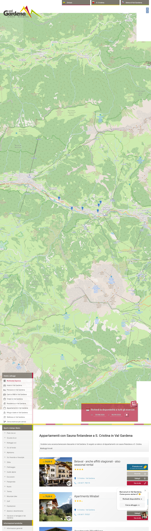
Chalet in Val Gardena (15, 399)
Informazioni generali (14, 528)
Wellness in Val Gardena (16, 417)
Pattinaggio (11, 467)
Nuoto (9, 487)
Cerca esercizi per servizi (16, 422)
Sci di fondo (11, 448)
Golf (8, 501)
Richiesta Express (14, 381)
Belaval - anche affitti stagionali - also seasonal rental (97, 463)
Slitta (9, 462)
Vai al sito (137, 483)
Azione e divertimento (15, 511)
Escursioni (10, 477)
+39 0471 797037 (83, 515)
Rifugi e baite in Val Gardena (17, 413)
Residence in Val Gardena (16, 404)
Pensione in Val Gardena (16, 390)
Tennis (9, 491)
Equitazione (11, 506)
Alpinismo (10, 453)
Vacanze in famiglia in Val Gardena (16, 517)
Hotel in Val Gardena (14, 385)
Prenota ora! (137, 467)
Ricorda (137, 474)
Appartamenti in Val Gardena (17, 408)
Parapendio (11, 482)
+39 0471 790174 (83, 483)
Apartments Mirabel (86, 496)
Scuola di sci (11, 438)
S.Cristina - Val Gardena (86, 478)
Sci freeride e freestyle (15, 457)
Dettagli (137, 478)
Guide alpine (11, 472)
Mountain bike (12, 496)
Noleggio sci (11, 443)
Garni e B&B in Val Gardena (17, 394)
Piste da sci (11, 433)
